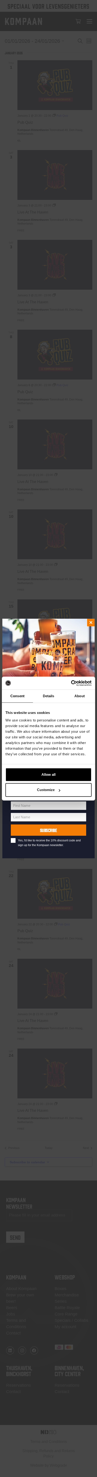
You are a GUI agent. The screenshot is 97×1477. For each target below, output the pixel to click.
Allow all (48, 774)
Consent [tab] (17, 696)
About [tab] (79, 696)
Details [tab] (48, 696)
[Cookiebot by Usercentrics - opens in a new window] (71, 683)
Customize (46, 790)
